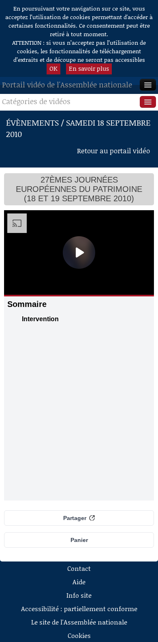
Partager (74, 518)
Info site (79, 595)
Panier (79, 540)
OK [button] (53, 68)
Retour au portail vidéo (113, 150)
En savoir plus (89, 68)
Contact (79, 568)
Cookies (79, 635)
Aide (79, 581)
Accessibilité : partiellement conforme (79, 608)
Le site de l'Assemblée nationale (79, 622)
